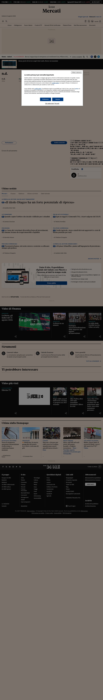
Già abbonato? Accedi (52, 103)
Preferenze (45, 99)
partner (77, 88)
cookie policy (55, 83)
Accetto (58, 99)
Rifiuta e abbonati (76, 72)
